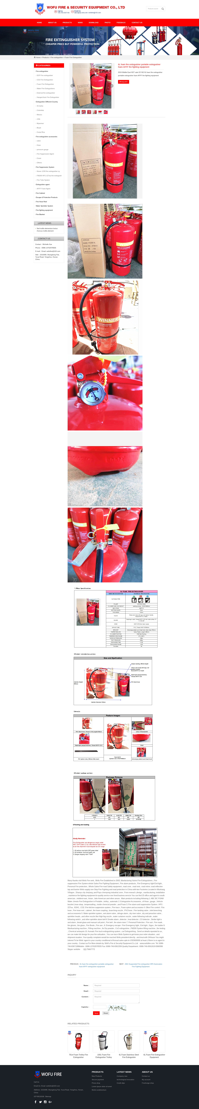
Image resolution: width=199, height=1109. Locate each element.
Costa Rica (41, 132)
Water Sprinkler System (44, 206)
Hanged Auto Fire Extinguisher (48, 97)
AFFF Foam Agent (43, 189)
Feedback (121, 22)
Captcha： (85, 1007)
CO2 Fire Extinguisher (45, 80)
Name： (87, 985)
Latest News (124, 1072)
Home (39, 22)
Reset (106, 1013)
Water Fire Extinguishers (46, 88)
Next (111, 86)
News (80, 22)
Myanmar (40, 123)
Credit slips (121, 1083)
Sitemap (48, 1096)
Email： (87, 991)
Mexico (39, 115)
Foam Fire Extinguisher (73, 57)
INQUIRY (124, 82)
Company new (122, 1076)
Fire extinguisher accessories (46, 137)
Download (93, 22)
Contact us (137, 22)
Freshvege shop (148, 1083)
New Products (97, 1076)
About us (52, 22)
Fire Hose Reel (41, 202)
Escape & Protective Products (46, 197)
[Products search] (163, 8)
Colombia (40, 110)
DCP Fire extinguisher (45, 75)
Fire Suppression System (45, 167)
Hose (39, 145)
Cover (39, 158)
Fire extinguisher (56, 57)
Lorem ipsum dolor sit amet (102, 1086)
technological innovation (125, 1079)
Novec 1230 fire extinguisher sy (48, 171)
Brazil (39, 128)
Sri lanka (40, 106)
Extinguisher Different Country (47, 102)
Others (39, 163)
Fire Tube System (43, 180)
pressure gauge (42, 149)
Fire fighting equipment (44, 210)
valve (39, 141)
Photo (107, 22)
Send (96, 1013)
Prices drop (96, 1083)
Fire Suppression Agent (45, 154)
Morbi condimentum (99, 1090)
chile (38, 119)
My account (146, 1079)
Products (67, 22)
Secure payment (98, 1079)
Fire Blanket (40, 214)
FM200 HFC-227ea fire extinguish (49, 176)
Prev (72, 86)
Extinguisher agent (43, 184)
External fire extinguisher (46, 93)
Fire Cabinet (40, 193)
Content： (86, 997)
